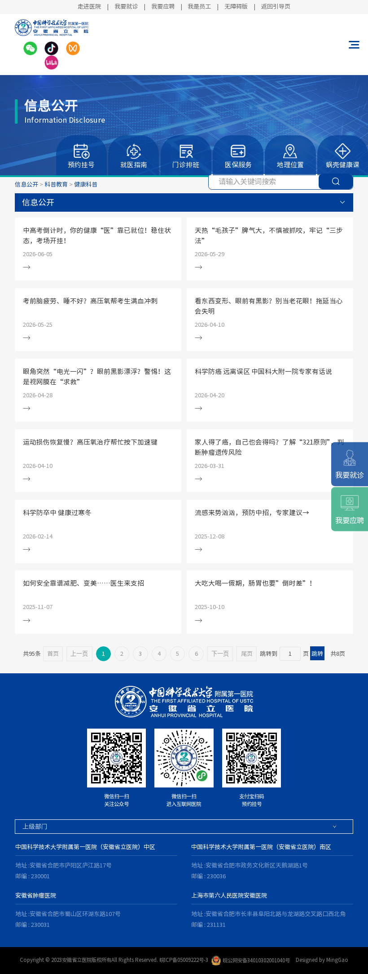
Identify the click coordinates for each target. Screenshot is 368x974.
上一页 (79, 653)
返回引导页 (275, 6)
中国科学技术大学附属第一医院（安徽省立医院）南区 (261, 847)
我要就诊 (126, 6)
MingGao (337, 960)
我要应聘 (163, 6)
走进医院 (89, 6)
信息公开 (26, 184)
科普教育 (56, 184)
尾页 (247, 653)
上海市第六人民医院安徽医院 (229, 895)
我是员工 (199, 6)
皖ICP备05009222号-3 (183, 960)
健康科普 (85, 184)
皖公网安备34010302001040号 (256, 960)
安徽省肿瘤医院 (35, 895)
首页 (53, 653)
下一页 (220, 653)
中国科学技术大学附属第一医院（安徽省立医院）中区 (85, 847)
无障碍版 (236, 6)
